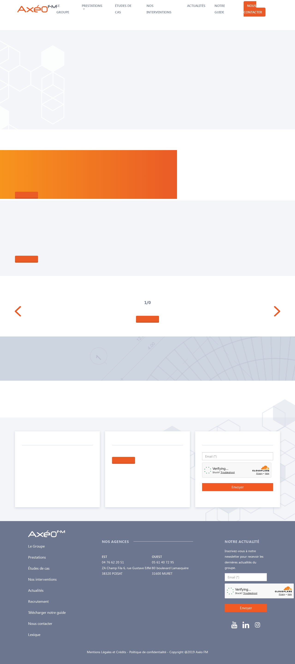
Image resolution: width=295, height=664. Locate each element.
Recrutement (38, 601)
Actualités (196, 5)
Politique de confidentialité (147, 652)
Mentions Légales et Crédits (106, 652)
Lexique (34, 634)
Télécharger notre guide (47, 612)
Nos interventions (42, 579)
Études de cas (39, 568)
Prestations (37, 557)
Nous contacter (253, 8)
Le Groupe (36, 546)
